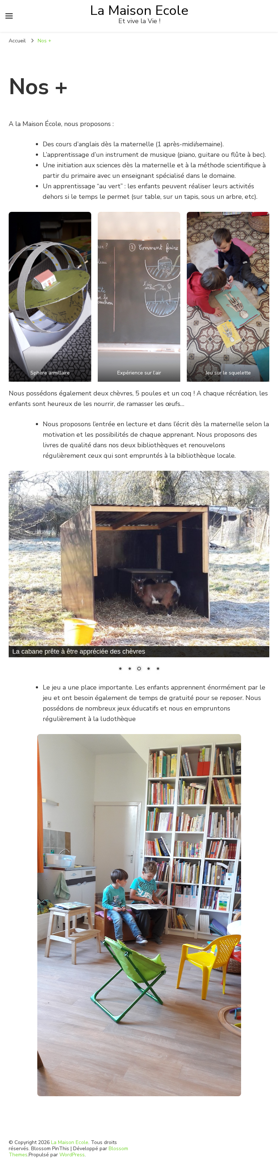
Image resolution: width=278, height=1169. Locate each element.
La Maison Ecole (139, 10)
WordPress (72, 1154)
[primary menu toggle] (9, 15)
